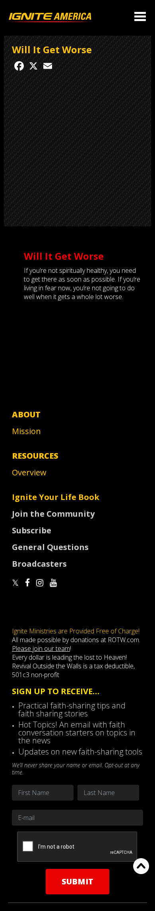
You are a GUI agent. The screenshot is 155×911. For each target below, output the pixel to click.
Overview (29, 472)
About (26, 414)
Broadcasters (39, 563)
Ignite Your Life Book (55, 497)
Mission (26, 431)
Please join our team (41, 648)
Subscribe (31, 530)
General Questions (50, 547)
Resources (35, 455)
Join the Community (53, 513)
